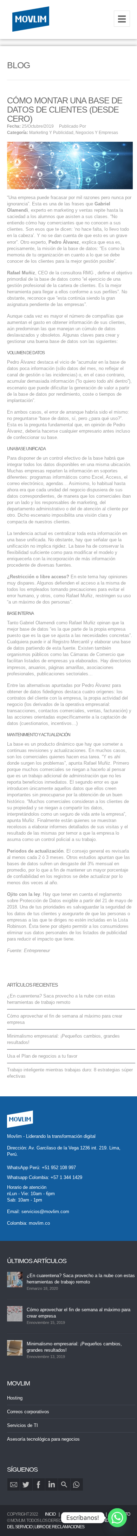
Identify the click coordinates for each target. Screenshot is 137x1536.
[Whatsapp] (117, 1517)
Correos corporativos (28, 1411)
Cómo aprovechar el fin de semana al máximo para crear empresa (78, 1313)
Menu (122, 19)
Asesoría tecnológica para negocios (43, 1439)
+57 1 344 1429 (66, 1177)
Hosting (14, 1398)
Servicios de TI (22, 1425)
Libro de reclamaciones (59, 1526)
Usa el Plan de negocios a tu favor (42, 1056)
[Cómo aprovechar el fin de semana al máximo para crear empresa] (14, 1313)
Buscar (64, 1484)
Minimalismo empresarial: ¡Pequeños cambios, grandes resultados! (74, 1347)
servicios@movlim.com (45, 1211)
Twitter (26, 1484)
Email (13, 1484)
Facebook (39, 1484)
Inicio (50, 1514)
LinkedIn (51, 1484)
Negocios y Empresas (97, 132)
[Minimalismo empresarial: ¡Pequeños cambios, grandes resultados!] (14, 1348)
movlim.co (39, 1223)
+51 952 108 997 (59, 1167)
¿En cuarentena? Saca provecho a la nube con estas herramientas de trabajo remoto (81, 1279)
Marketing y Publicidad (51, 132)
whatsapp (77, 1484)
